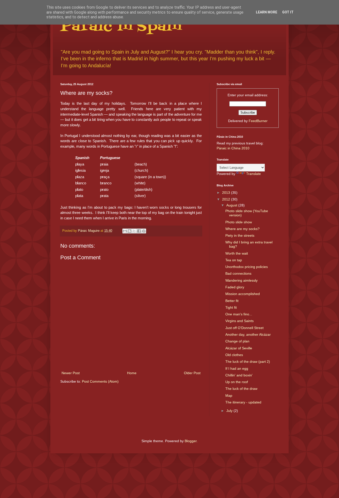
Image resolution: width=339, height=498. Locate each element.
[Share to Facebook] (138, 231)
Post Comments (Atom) (100, 381)
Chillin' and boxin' (239, 375)
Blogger (191, 441)
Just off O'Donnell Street (244, 328)
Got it (288, 12)
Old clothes (234, 355)
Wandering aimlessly (241, 280)
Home (131, 373)
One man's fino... (238, 314)
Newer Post (71, 373)
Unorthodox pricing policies (246, 267)
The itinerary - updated (243, 402)
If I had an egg (236, 368)
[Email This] (124, 231)
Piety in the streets (239, 235)
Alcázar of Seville (238, 348)
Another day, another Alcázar (248, 334)
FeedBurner (258, 121)
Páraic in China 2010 (233, 148)
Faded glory (234, 287)
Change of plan (237, 341)
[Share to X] (134, 231)
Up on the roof (236, 382)
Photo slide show (238, 222)
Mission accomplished (242, 294)
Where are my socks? (242, 229)
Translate (253, 174)
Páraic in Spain (120, 26)
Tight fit (231, 307)
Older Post (192, 373)
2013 (226, 193)
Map (228, 396)
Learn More (266, 12)
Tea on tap (233, 260)
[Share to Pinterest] (143, 231)
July (230, 411)
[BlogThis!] (129, 231)
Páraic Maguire (89, 230)
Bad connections (238, 273)
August (232, 205)
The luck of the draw (241, 389)
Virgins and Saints (239, 321)
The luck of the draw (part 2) (247, 362)
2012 (226, 199)
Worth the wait (236, 253)
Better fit (231, 301)
